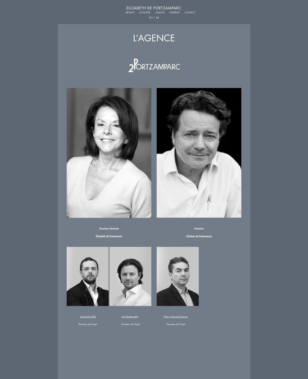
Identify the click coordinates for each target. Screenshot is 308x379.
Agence (160, 12)
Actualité (144, 12)
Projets (129, 12)
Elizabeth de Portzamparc (154, 8)
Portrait (175, 12)
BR (157, 17)
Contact (190, 12)
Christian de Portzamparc (199, 235)
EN (151, 17)
